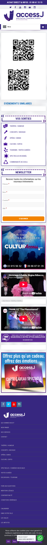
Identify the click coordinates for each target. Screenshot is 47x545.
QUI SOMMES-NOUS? (7, 423)
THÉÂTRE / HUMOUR (7, 445)
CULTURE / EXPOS (6, 459)
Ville (5, 208)
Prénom (6, 184)
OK (8, 541)
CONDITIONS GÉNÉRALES (9, 500)
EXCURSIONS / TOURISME (9, 477)
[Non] (44, 536)
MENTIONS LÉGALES (7, 491)
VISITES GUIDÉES (6, 473)
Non (14, 541)
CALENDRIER (5, 508)
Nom (5, 192)
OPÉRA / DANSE (6, 455)
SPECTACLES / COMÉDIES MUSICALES (13, 468)
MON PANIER (5, 427)
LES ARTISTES (5, 522)
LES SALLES (4, 518)
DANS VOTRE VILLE (7, 513)
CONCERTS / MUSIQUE (8, 450)
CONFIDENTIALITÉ (6, 495)
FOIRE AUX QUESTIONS (8, 486)
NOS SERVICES (5, 432)
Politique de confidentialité (30, 541)
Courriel (6, 200)
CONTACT (4, 437)
